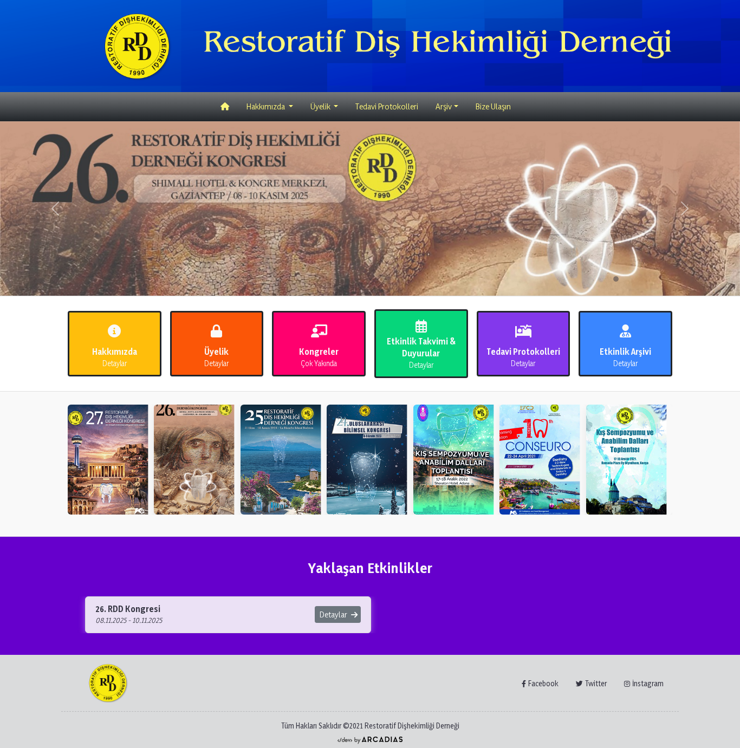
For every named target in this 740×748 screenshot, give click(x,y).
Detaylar (334, 614)
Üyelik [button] (321, 106)
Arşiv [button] (444, 106)
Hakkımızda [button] (266, 106)
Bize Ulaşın (493, 106)
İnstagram (648, 683)
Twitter (596, 683)
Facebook (543, 683)
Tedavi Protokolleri (386, 106)
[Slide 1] (616, 279)
